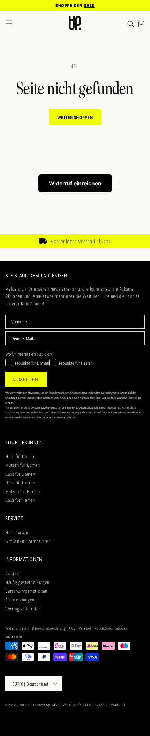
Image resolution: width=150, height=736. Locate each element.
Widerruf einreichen (75, 183)
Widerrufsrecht (17, 628)
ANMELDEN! (26, 379)
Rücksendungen (20, 599)
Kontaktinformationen (111, 628)
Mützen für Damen (22, 465)
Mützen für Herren (22, 491)
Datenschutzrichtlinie (91, 407)
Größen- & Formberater (27, 541)
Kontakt (12, 573)
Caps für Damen (20, 474)
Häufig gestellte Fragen (27, 582)
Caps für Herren (20, 500)
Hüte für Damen (20, 456)
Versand (85, 628)
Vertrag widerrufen (23, 609)
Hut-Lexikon (16, 532)
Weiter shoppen (75, 117)
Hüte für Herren (20, 483)
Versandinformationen (26, 591)
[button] (130, 24)
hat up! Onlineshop (35, 704)
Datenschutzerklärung (48, 628)
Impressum (13, 636)
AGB (72, 628)
